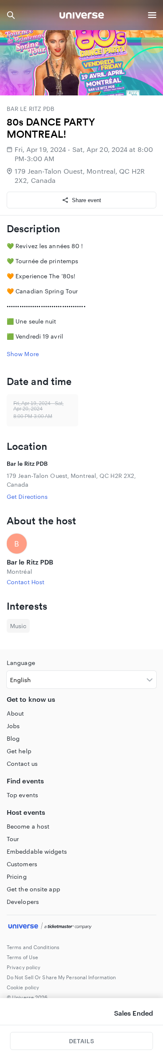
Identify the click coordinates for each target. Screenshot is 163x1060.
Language (21, 662)
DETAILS (81, 1041)
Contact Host (25, 581)
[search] (11, 15)
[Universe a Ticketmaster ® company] (81, 927)
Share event (86, 200)
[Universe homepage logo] (81, 16)
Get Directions (27, 496)
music (18, 625)
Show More (23, 353)
